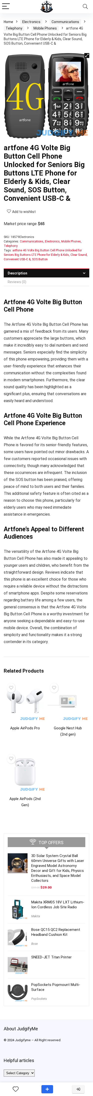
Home (8, 22)
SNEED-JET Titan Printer (51, 957)
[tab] (46, 273)
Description (17, 273)
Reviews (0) (17, 282)
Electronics (31, 22)
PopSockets (39, 999)
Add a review (47, 1089)
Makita (35, 916)
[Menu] (6, 6)
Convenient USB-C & (17, 259)
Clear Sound (78, 255)
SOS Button (40, 259)
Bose (34, 944)
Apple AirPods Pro (25, 728)
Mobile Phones (45, 28)
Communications (65, 22)
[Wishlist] (16, 1089)
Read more (25, 737)
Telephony (14, 28)
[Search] (85, 6)
